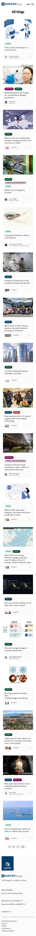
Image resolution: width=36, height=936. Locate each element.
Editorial (4, 926)
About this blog (7, 890)
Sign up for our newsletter (11, 901)
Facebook (5, 912)
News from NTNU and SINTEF (13, 904)
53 (23, 847)
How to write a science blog (12, 893)
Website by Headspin (7, 931)
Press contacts (6, 928)
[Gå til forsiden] (12, 876)
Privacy (4, 923)
